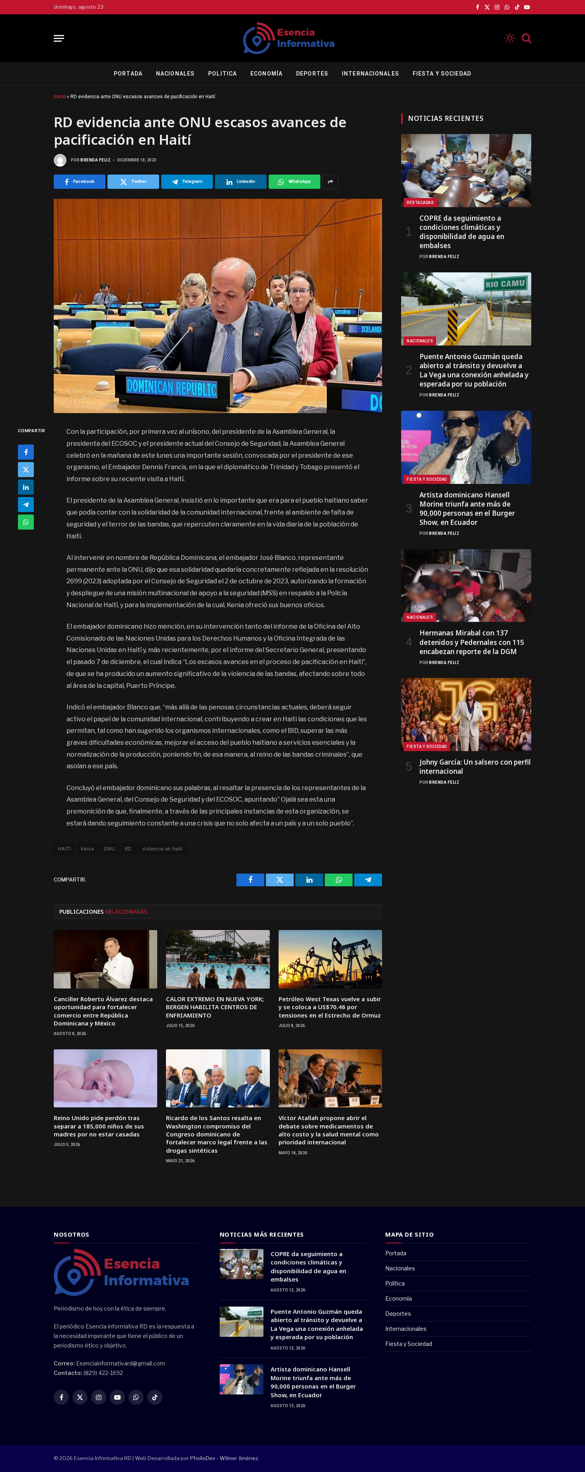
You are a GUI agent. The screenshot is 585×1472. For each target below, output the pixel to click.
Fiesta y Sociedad (442, 73)
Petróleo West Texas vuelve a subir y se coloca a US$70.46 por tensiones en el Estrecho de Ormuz (330, 1007)
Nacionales (175, 73)
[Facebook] (26, 452)
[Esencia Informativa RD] (292, 38)
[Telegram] (26, 504)
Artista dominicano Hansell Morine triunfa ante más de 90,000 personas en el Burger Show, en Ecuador (467, 508)
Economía (266, 73)
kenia (87, 849)
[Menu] (59, 38)
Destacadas (420, 202)
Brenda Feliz (95, 160)
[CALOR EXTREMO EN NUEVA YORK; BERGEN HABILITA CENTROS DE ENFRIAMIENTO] (217, 959)
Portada (128, 73)
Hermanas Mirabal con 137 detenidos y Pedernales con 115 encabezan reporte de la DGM (471, 642)
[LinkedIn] (26, 487)
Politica (222, 73)
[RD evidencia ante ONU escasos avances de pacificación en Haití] (218, 306)
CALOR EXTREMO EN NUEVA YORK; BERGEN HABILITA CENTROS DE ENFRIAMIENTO (215, 1007)
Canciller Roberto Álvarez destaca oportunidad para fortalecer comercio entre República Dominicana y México (103, 1011)
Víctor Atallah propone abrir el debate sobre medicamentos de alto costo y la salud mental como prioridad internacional (329, 1130)
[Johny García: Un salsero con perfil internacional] (466, 714)
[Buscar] (525, 38)
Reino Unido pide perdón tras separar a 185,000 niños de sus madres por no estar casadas (99, 1126)
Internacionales (370, 73)
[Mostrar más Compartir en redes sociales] (330, 182)
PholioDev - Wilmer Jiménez (224, 1458)
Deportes (312, 73)
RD (128, 849)
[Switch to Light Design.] (510, 38)
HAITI (64, 849)
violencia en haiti (162, 849)
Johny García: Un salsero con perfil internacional (475, 766)
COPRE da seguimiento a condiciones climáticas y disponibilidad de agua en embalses (461, 232)
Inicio (60, 96)
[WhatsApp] (26, 522)
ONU (109, 849)
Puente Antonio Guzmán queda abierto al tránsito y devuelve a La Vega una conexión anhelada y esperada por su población (473, 370)
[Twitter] (26, 469)
